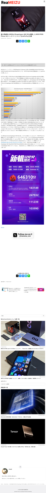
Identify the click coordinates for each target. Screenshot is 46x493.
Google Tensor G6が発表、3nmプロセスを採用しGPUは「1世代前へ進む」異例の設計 (18, 446)
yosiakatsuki (22, 491)
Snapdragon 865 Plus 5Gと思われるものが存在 (11, 142)
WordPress (30, 491)
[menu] (44, 1)
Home (2, 484)
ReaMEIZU (26, 489)
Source (2, 227)
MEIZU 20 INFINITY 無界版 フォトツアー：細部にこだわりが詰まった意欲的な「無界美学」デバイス (21, 378)
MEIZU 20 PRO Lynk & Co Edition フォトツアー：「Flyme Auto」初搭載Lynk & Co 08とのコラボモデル (22, 348)
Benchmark (9, 38)
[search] (43, 316)
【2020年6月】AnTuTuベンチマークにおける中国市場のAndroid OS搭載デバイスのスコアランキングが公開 (30, 290)
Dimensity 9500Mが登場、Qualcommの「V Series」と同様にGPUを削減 (16, 417)
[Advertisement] (23, 52)
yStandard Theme (17, 491)
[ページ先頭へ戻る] (20, 467)
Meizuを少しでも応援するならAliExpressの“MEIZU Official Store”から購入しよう (15, 290)
